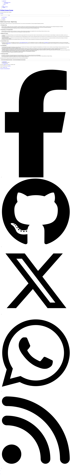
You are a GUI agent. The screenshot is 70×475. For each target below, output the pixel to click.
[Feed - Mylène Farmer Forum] (36, 468)
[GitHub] (36, 246)
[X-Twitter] (36, 314)
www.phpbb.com (46, 42)
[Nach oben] (0, 474)
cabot (6, 67)
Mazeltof (4, 67)
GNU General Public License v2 (24, 42)
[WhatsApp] (36, 391)
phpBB (4, 64)
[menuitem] (7, 2)
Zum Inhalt (1, 13)
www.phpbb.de (9, 43)
